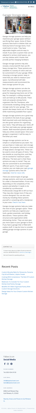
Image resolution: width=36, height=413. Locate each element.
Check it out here (18, 202)
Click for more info (18, 173)
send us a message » (25, 252)
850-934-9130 (22, 2)
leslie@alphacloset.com (11, 383)
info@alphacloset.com (11, 381)
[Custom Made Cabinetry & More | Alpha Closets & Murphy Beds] (9, 7)
